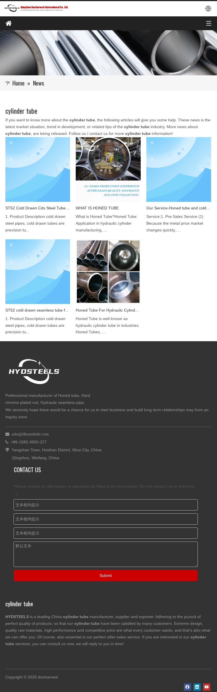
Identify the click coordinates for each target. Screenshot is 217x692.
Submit (105, 575)
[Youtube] (206, 687)
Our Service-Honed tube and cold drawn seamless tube (178, 208)
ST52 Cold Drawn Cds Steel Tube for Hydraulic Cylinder (37, 208)
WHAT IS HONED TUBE (97, 208)
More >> (201, 606)
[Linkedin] (197, 687)
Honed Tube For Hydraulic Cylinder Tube (108, 310)
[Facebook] (187, 687)
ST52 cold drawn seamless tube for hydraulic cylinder (37, 310)
